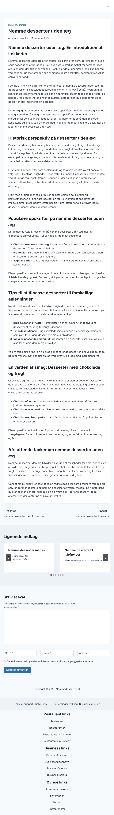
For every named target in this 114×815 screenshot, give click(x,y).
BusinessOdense (57, 768)
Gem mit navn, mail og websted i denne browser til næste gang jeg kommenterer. (50, 661)
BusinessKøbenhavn (57, 761)
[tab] (51, 575)
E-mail (46, 653)
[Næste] (105, 557)
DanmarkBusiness (57, 755)
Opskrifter (21, 25)
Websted (84, 653)
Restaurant (57, 721)
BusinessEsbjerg (57, 774)
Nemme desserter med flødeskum (24, 514)
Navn (9, 653)
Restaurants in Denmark (57, 734)
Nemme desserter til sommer (93, 514)
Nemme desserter (19, 38)
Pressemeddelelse (57, 789)
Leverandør (57, 795)
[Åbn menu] (107, 6)
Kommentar (11, 607)
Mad (10, 25)
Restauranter (57, 727)
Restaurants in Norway (57, 741)
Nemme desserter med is (26, 550)
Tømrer (57, 802)
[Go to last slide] (8, 557)
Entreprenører (57, 808)
